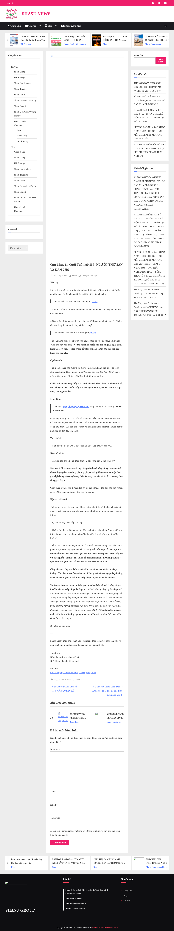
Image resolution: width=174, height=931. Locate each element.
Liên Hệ (10, 3)
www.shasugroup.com (78, 908)
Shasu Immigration (113, 43)
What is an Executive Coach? (146, 297)
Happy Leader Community (34, 43)
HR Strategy (19, 77)
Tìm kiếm (138, 55)
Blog (64, 43)
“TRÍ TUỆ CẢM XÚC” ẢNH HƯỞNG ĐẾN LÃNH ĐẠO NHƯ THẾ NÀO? (68, 861)
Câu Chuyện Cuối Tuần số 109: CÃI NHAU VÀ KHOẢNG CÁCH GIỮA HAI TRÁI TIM (158, 861)
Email (54, 804)
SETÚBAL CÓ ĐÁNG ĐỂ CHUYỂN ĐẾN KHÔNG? (116, 38)
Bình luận (55, 749)
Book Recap (72, 721)
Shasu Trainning (21, 174)
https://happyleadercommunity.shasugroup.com (73, 672)
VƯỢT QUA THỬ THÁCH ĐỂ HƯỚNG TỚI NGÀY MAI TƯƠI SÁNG (74, 38)
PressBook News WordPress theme (105, 927)
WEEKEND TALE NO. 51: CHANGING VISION (114, 716)
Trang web (55, 817)
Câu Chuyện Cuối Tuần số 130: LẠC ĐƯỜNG (34, 38)
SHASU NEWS (36, 14)
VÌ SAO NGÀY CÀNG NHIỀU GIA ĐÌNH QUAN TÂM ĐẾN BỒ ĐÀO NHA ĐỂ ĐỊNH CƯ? (149, 100)
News (19, 129)
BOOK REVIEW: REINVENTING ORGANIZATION (75, 716)
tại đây (95, 301)
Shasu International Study (25, 100)
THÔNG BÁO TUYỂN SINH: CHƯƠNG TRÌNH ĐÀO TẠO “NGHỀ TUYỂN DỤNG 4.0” (147, 87)
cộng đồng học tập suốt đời (76, 406)
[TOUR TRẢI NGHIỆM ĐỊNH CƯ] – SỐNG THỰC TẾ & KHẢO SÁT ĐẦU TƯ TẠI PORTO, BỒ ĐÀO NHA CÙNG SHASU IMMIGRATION (150, 238)
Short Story (80, 679)
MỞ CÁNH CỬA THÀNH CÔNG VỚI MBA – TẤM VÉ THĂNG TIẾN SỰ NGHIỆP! (117, 861)
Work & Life (19, 151)
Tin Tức (14, 66)
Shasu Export (20, 106)
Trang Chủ (128, 890)
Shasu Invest (19, 94)
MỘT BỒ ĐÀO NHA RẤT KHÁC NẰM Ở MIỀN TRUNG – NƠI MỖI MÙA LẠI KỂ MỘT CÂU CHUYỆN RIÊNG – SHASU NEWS (149, 259)
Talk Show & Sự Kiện (71, 25)
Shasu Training (20, 88)
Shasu (74, 275)
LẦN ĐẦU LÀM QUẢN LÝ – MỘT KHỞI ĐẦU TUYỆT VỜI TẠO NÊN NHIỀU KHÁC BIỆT (28, 861)
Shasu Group (19, 71)
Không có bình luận (89, 275)
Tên (53, 791)
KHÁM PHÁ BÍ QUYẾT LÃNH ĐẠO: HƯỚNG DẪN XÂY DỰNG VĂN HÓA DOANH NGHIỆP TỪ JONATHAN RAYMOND (157, 38)
